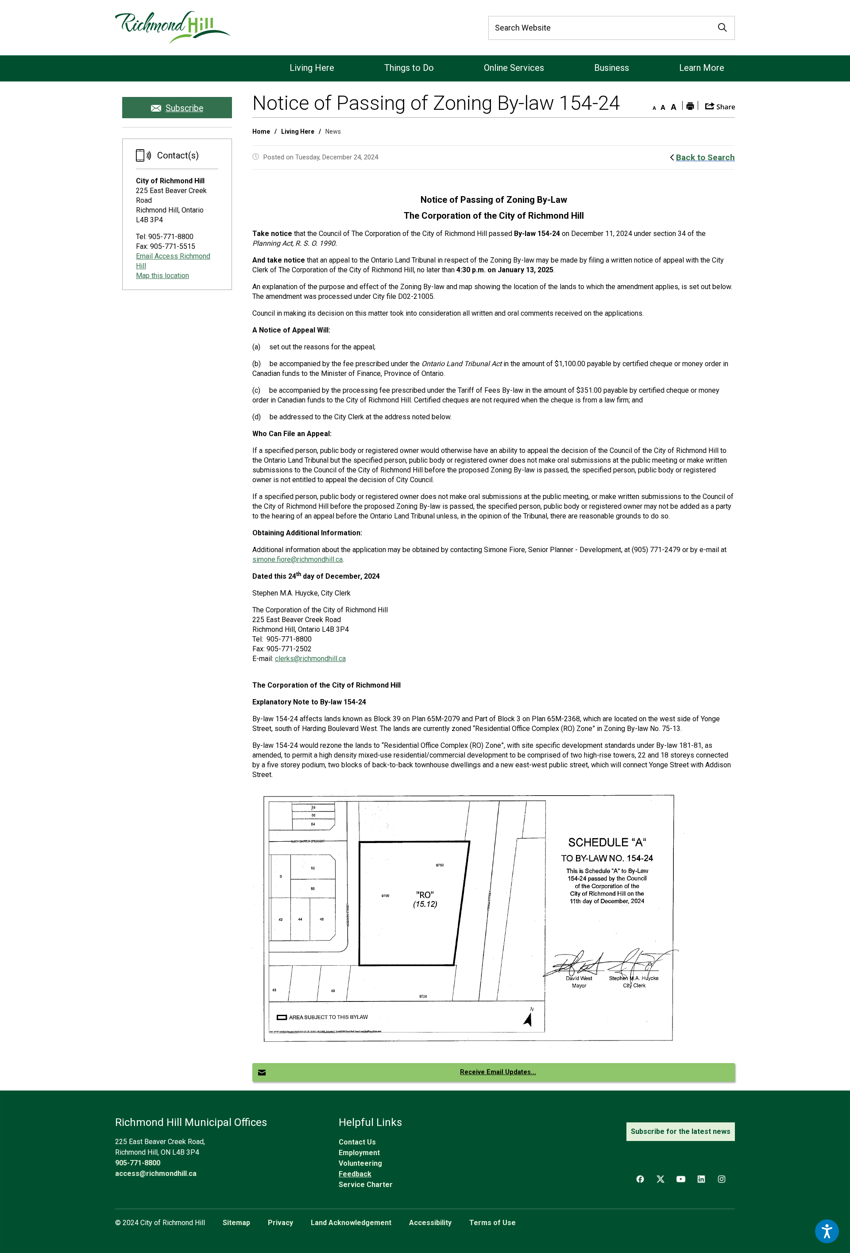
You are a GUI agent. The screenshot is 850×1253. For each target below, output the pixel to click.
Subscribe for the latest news (680, 1131)
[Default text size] (662, 105)
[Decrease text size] (652, 105)
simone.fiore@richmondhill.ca (297, 559)
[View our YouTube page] (681, 1179)
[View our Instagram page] (721, 1179)
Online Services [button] (514, 67)
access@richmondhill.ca (156, 1173)
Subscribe (184, 108)
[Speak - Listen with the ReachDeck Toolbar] (827, 1231)
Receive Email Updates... (498, 1072)
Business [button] (611, 67)
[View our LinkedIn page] (701, 1179)
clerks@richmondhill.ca (310, 658)
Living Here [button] (312, 67)
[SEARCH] (722, 27)
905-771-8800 (137, 1163)
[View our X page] (660, 1179)
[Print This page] (690, 105)
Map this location (162, 275)
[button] (720, 105)
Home (261, 131)
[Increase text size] (673, 105)
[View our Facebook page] (640, 1179)
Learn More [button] (701, 67)
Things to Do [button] (409, 67)
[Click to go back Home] (173, 27)
